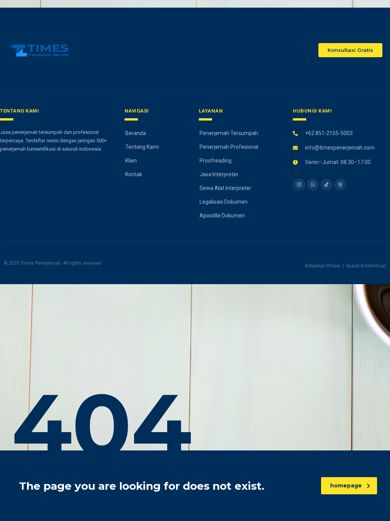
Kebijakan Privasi (322, 266)
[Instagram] (299, 184)
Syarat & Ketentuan (366, 266)
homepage (346, 485)
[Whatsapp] (313, 184)
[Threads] (340, 184)
